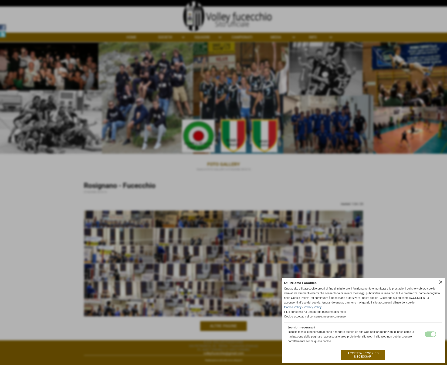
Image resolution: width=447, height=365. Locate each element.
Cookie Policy (292, 307)
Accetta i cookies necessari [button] (363, 355)
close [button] (441, 282)
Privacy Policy (313, 307)
